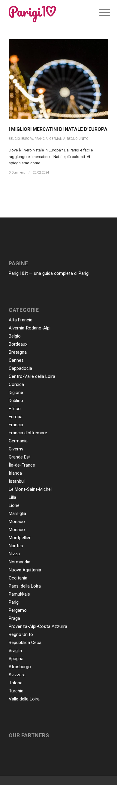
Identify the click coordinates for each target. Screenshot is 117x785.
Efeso (15, 408)
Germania (57, 139)
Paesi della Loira (25, 586)
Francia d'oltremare (28, 433)
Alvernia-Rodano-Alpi (29, 328)
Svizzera (17, 674)
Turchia (16, 691)
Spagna (16, 658)
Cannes (16, 360)
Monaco (17, 521)
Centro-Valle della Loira (32, 376)
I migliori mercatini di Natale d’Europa (58, 129)
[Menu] (99, 12)
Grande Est (20, 457)
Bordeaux (18, 344)
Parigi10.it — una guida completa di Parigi (49, 273)
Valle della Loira (24, 699)
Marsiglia (17, 513)
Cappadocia (20, 368)
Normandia (19, 562)
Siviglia (15, 650)
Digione (16, 392)
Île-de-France (22, 465)
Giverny (16, 449)
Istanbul (17, 481)
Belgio (14, 139)
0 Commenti (17, 172)
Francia (41, 139)
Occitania (18, 578)
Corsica (16, 384)
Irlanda (15, 473)
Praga (14, 618)
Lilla (12, 497)
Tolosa (15, 683)
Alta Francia (20, 320)
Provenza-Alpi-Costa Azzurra (38, 626)
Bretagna (18, 352)
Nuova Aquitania (25, 570)
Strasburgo (20, 666)
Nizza (14, 553)
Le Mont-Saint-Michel (30, 489)
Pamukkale (19, 594)
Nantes (16, 545)
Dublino (16, 400)
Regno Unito (77, 139)
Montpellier (20, 537)
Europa (27, 139)
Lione (14, 505)
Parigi (14, 602)
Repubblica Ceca (25, 642)
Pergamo (18, 610)
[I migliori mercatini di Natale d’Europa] (58, 79)
